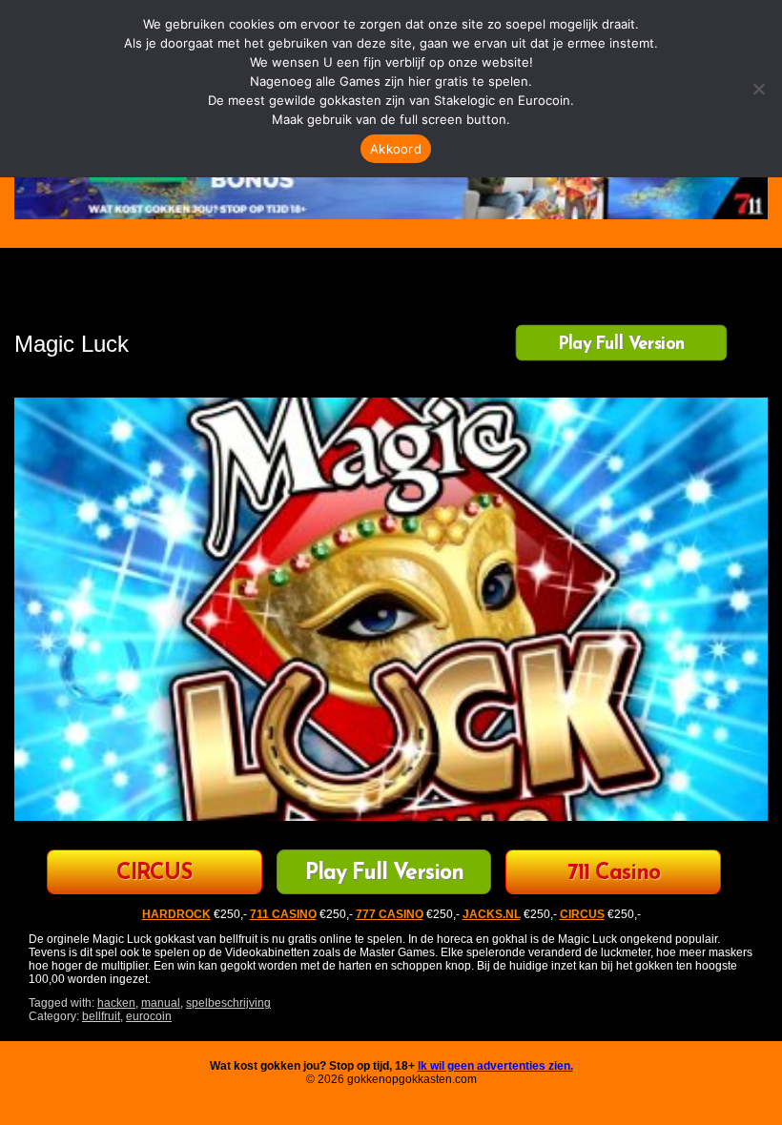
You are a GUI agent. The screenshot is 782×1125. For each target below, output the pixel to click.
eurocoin (149, 1016)
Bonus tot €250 (154, 874)
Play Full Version (621, 344)
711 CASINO (283, 914)
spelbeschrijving (228, 1003)
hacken (116, 1003)
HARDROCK (176, 914)
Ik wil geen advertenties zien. (495, 1066)
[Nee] (758, 88)
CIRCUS (582, 914)
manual (160, 1003)
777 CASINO (389, 914)
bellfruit (101, 1016)
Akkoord (396, 148)
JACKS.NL (492, 914)
